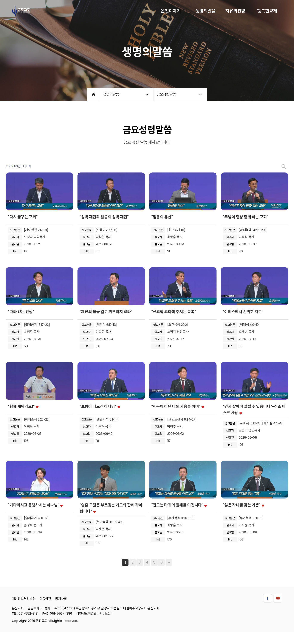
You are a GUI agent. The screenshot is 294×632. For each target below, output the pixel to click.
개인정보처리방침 (24, 598)
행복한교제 (267, 11)
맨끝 (169, 562)
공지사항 (61, 598)
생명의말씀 (205, 11)
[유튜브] (278, 598)
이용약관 (45, 598)
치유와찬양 (235, 11)
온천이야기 (171, 11)
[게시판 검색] (283, 166)
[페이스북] (267, 598)
